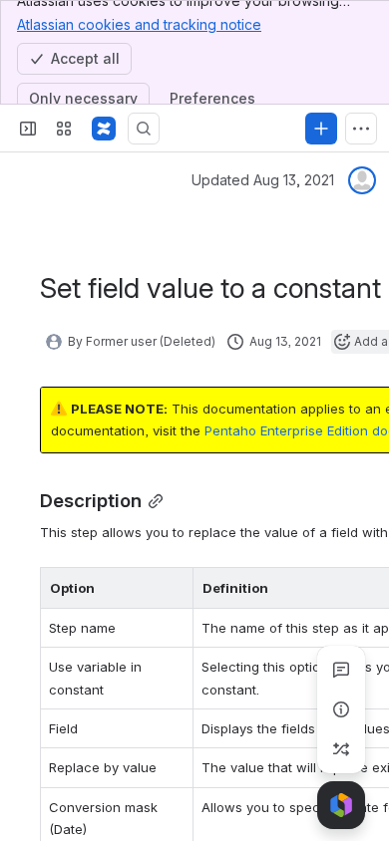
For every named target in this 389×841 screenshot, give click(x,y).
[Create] (321, 128)
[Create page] (341, 749)
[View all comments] (341, 670)
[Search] (144, 128)
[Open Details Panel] (341, 709)
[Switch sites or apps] (64, 128)
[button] (173, 588)
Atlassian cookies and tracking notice (139, 24)
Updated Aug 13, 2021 (263, 179)
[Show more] (361, 128)
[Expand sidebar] (28, 128)
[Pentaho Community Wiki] (104, 128)
